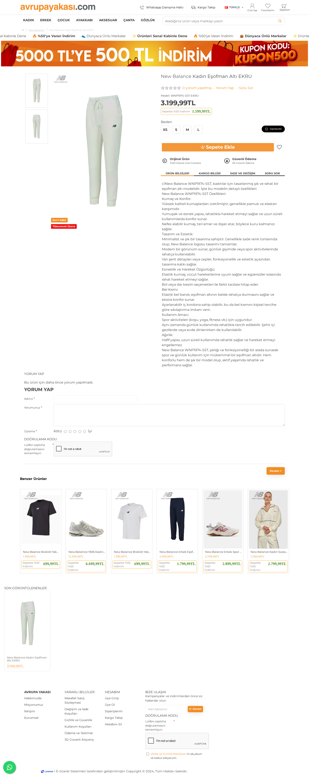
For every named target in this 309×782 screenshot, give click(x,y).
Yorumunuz (32, 407)
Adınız (28, 398)
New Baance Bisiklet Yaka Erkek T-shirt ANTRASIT (41, 551)
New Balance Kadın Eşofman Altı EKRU (27, 659)
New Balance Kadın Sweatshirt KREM (269, 551)
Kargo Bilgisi (210, 173)
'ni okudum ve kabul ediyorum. (176, 756)
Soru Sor (272, 173)
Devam (274, 470)
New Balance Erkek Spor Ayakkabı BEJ (223, 551)
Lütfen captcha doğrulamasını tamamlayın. (34, 449)
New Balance (176, 76)
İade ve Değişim (242, 173)
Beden (166, 122)
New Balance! (36, 30)
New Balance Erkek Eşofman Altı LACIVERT (178, 551)
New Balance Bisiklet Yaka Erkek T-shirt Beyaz (132, 551)
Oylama (29, 431)
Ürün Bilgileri (177, 173)
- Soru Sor (245, 88)
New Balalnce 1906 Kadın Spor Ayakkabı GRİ (87, 551)
